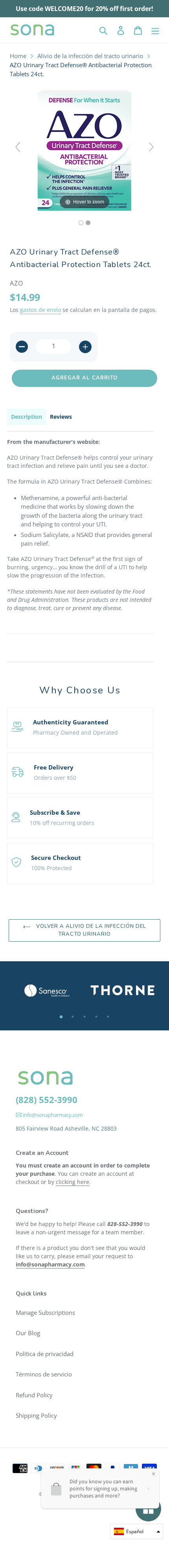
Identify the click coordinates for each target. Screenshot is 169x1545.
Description (26, 416)
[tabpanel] (46, 990)
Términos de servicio (44, 1374)
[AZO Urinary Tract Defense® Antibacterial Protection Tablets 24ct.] (81, 222)
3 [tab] (84, 1017)
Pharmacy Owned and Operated (75, 732)
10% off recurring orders (62, 823)
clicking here (72, 1182)
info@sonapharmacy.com (52, 1115)
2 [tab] (73, 1017)
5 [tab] (108, 1017)
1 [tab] (61, 1017)
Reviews (61, 416)
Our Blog (28, 1333)
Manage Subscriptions (45, 1312)
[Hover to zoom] (84, 150)
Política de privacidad (44, 1354)
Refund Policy (34, 1395)
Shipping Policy (36, 1415)
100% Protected (51, 868)
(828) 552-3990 (46, 1099)
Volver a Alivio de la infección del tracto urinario (90, 930)
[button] (136, 1531)
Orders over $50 (55, 777)
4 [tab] (96, 1017)
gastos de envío (40, 309)
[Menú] (155, 29)
